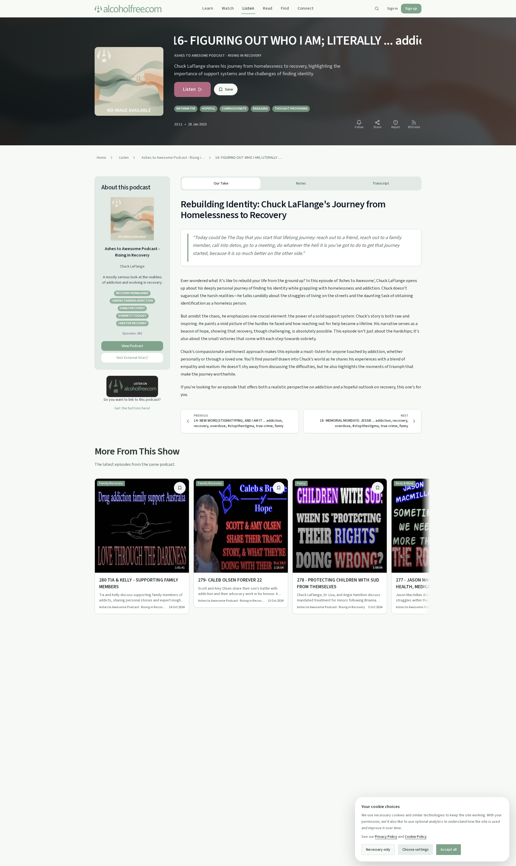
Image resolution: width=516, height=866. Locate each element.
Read (267, 8)
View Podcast (132, 346)
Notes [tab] (301, 183)
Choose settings (415, 849)
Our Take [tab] (221, 183)
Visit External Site (130, 357)
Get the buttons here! (132, 408)
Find (285, 8)
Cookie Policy (416, 836)
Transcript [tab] (380, 183)
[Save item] (180, 488)
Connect (306, 8)
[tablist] (301, 183)
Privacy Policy (386, 836)
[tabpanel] (301, 294)
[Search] (377, 9)
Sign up (411, 8)
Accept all (448, 849)
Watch (228, 8)
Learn (207, 8)
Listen (248, 8)
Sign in (392, 8)
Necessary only (378, 849)
